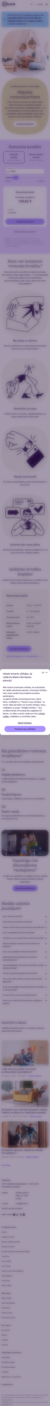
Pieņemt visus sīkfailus (25, 729)
